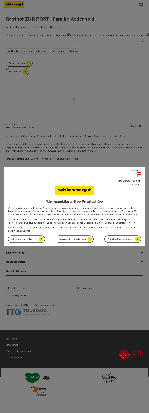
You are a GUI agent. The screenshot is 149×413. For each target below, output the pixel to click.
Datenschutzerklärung (129, 180)
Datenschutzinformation (115, 227)
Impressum (134, 184)
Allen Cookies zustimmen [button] (120, 239)
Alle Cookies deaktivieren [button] (24, 239)
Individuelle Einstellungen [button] (72, 239)
